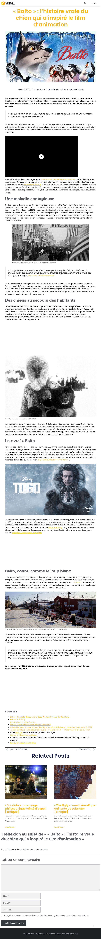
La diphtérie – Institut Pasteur (22, 722)
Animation (55, 89)
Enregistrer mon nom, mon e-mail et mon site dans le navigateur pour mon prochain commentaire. (46, 915)
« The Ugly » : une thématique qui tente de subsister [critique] (74, 808)
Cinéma (64, 89)
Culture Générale (75, 89)
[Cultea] (8, 3)
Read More (9, 827)
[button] (85, 3)
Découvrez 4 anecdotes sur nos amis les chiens (27, 849)
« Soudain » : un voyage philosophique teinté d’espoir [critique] (26, 808)
